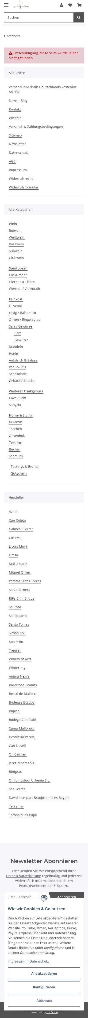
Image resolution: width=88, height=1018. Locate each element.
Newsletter (17, 144)
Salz (18, 333)
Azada (14, 511)
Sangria (15, 404)
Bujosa (14, 711)
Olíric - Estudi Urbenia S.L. (29, 780)
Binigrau (15, 771)
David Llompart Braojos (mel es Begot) (39, 797)
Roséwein (16, 244)
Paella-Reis (17, 367)
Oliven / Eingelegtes (24, 319)
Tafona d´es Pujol (23, 815)
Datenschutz (39, 961)
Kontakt (15, 109)
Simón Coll (17, 633)
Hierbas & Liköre (22, 282)
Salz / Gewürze (20, 326)
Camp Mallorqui (21, 728)
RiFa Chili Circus (21, 598)
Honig (13, 353)
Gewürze (21, 340)
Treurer (15, 650)
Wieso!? (15, 118)
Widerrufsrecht (21, 178)
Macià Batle (18, 563)
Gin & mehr (18, 275)
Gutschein (19, 473)
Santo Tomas (19, 624)
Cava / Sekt (17, 398)
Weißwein (16, 237)
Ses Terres (17, 789)
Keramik (15, 422)
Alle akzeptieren (44, 973)
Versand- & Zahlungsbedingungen (36, 126)
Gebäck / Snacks (21, 380)
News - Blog (18, 100)
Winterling (17, 667)
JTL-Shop (52, 1012)
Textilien (15, 442)
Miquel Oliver (19, 572)
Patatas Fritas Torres (25, 581)
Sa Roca (15, 607)
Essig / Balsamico (22, 312)
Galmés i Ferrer (21, 529)
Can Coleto (17, 520)
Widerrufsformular (23, 187)
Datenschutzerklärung (23, 876)
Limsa (13, 555)
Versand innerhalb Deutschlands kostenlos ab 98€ (43, 89)
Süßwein (16, 251)
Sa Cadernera (19, 589)
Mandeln (16, 346)
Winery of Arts (20, 659)
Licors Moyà (18, 546)
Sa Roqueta (18, 615)
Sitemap (15, 135)
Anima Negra (19, 676)
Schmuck (16, 456)
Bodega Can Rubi (22, 719)
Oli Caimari (18, 754)
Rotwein (15, 230)
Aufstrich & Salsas (23, 360)
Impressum (16, 961)
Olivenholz (17, 435)
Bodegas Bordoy (21, 702)
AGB (12, 161)
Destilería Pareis (21, 737)
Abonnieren (66, 897)
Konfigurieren (44, 987)
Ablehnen (44, 1001)
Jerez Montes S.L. (22, 763)
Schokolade (18, 374)
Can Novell (17, 745)
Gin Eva (15, 537)
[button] (61, 5)
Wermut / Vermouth (24, 288)
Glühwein (16, 257)
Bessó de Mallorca (23, 693)
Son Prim (16, 641)
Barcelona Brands (23, 685)
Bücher (14, 449)
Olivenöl (15, 306)
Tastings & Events (24, 466)
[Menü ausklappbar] (6, 3)
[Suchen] (78, 17)
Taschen (15, 429)
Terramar (16, 806)
